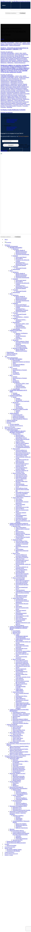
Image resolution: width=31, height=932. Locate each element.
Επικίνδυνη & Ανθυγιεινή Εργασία (21, 93)
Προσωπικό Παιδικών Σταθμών (20, 719)
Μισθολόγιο (16, 249)
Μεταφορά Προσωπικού (18, 768)
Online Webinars (11, 122)
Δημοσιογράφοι (19, 408)
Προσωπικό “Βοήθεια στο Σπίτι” (17, 773)
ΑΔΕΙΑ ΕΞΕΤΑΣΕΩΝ (21, 705)
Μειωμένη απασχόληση (21, 683)
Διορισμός (15, 774)
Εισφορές (15, 368)
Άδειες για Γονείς (17, 727)
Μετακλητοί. (4, 97)
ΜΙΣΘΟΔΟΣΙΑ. (4, 45)
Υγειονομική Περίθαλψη (18, 364)
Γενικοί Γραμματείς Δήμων (19, 832)
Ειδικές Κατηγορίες (14, 742)
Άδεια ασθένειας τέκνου (21, 488)
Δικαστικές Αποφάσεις (18, 815)
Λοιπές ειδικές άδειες (18, 738)
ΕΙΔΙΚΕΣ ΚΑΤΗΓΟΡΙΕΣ (16, 330)
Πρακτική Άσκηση (20, 326)
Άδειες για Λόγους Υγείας (19, 730)
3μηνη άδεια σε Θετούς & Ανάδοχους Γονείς (22, 558)
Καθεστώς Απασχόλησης (22, 827)
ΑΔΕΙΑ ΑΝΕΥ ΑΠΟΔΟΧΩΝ (23, 704)
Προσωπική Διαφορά (10, 103)
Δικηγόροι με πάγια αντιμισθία (20, 348)
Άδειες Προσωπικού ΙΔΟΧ (16, 726)
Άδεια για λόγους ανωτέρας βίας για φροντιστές (22, 681)
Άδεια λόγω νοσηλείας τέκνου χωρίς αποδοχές (23, 677)
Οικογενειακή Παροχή (19, 100)
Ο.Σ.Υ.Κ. (9, 423)
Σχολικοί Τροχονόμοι (21, 327)
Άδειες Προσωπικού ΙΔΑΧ (16, 735)
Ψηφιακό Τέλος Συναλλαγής (22, 401)
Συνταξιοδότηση (16, 772)
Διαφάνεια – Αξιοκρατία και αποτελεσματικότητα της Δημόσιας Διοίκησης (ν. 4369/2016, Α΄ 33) (14, 48)
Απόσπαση (18, 836)
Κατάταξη (18, 817)
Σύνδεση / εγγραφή (9, 855)
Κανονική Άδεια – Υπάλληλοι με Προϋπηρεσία (23, 535)
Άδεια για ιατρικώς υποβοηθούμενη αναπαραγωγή (23, 495)
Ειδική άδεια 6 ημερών (21, 477)
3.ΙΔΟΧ (24, 42)
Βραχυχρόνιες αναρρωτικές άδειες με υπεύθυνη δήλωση (22, 664)
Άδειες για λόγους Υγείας (19, 473)
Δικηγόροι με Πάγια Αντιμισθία (20, 409)
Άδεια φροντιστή (20, 679)
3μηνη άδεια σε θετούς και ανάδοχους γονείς (22, 460)
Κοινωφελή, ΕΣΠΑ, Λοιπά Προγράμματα (22, 324)
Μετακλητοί (15, 340)
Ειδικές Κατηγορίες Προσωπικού (15, 757)
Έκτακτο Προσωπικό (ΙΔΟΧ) (14, 841)
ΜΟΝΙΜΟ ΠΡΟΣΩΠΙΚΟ (16, 247)
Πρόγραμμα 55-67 (17, 807)
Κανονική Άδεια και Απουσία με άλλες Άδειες (23, 537)
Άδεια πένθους (19, 500)
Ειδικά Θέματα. (9, 44)
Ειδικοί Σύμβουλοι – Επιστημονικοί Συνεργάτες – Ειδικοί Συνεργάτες (21, 714)
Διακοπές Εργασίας (20, 533)
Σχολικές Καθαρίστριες (15, 781)
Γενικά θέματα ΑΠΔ (17, 414)
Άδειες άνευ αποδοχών (21, 519)
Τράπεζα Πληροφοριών (14, 45)
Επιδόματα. (22, 92)
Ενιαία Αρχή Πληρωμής (18, 416)
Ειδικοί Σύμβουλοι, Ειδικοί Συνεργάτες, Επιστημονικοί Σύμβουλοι (15, 91)
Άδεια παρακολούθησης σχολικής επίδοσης (21, 468)
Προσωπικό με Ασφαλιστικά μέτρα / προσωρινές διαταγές (21, 721)
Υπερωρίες (15, 266)
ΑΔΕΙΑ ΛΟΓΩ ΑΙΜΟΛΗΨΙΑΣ (19, 690)
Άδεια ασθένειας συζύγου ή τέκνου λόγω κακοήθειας (22, 493)
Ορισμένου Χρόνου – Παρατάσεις (21, 320)
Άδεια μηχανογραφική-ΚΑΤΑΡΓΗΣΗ (21, 516)
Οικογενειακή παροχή (17, 101)
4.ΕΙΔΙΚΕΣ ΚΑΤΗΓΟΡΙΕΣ (7, 77)
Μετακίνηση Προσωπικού (19, 769)
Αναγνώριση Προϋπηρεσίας (7, 54)
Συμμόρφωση (19, 818)
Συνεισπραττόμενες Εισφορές (20, 370)
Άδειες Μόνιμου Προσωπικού (17, 732)
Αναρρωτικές (16, 315)
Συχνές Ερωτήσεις (11, 355)
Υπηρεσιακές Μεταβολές (19, 766)
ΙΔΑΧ (11, 270)
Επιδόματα (15, 255)
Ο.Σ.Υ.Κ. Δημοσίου (14, 424)
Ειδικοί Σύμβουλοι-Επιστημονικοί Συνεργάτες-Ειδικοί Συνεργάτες (21, 834)
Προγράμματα (16, 322)
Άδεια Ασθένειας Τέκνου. (22, 660)
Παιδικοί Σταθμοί (17, 789)
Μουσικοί (15, 717)
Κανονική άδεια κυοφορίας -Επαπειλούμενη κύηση (22, 455)
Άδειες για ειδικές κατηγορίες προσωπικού (20, 754)
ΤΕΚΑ (14, 363)
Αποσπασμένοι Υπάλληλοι (19, 712)
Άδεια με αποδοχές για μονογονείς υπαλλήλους (21, 450)
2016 (20, 42)
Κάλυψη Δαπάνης (17, 780)
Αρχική (2, 39)
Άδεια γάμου (19, 499)
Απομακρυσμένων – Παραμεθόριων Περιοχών (22, 263)
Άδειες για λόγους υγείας (19, 740)
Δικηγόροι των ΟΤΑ (17, 840)
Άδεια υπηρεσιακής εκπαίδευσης (20, 505)
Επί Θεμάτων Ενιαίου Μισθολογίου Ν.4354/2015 (13, 109)
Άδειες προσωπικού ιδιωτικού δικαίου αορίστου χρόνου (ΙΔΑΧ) (19, 749)
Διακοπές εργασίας (20, 442)
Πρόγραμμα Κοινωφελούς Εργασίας (21, 810)
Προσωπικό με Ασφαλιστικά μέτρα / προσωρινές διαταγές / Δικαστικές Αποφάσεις (18, 813)
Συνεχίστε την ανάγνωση (6, 51)
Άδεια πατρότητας (20, 462)
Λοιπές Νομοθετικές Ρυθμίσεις (20, 418)
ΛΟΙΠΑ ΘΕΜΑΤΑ (14, 413)
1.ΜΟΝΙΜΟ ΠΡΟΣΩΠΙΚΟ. (7, 42)
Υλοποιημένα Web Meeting (13, 851)
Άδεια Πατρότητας (20, 572)
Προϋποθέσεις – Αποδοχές (22, 317)
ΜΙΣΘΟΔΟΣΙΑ (26, 44)
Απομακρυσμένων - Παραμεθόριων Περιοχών (12, 81)
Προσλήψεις (16, 783)
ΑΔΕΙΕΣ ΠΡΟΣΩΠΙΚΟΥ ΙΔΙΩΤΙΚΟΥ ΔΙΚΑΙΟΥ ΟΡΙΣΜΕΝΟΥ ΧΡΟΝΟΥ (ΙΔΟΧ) (19, 628)
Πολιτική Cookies (11, 128)
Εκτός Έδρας (19, 338)
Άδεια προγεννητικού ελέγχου (23, 452)
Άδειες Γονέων (16, 448)
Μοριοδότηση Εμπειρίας (18, 776)
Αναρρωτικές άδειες (17, 539)
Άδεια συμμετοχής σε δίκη (22, 507)
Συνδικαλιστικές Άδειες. (21, 518)
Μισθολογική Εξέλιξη (22, 60)
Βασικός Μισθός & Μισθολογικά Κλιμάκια (16, 58)
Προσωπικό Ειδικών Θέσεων (17, 830)
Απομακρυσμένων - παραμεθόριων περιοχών (11, 84)
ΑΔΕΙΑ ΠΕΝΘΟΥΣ (20, 698)
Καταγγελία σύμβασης (21, 823)
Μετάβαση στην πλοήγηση (7, 1)
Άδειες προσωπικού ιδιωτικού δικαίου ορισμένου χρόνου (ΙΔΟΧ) (19, 752)
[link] (4, 150)
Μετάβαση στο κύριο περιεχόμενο (22, 1)
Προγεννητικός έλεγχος (21, 576)
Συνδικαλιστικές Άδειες (21, 599)
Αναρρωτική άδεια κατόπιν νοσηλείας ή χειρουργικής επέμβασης (22, 544)
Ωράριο (14, 784)
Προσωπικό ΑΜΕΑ (14, 758)
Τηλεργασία (15, 765)
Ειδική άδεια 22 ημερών (21, 476)
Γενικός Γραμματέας (5, 89)
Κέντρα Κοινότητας (17, 800)
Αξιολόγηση (19, 826)
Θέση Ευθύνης (15, 96)
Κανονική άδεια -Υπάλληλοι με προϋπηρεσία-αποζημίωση (23, 446)
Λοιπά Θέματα (16, 365)
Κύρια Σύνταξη (16, 360)
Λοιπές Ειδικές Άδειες (18, 497)
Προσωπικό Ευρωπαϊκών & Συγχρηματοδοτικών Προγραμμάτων (18, 787)
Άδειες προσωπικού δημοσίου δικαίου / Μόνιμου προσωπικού (19, 747)
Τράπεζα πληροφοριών (12, 119)
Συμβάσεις (15, 318)
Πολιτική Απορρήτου (12, 127)
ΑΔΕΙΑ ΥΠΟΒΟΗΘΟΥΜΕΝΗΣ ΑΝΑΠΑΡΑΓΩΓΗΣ (22, 636)
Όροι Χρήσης (10, 129)
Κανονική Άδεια (16, 433)
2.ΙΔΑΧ (17, 42)
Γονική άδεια (19, 649)
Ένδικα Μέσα (19, 819)
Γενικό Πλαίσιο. (19, 549)
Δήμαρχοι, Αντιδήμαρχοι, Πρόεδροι (19, 89)
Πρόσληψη (15, 760)
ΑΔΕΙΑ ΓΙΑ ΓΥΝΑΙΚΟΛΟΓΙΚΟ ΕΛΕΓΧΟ (21, 686)
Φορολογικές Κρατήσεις (18, 417)
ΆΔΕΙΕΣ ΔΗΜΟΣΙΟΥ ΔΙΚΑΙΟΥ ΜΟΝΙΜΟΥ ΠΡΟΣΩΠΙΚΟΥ (18, 431)
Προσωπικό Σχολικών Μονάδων (20, 723)
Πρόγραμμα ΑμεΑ (17, 808)
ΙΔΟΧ (11, 293)
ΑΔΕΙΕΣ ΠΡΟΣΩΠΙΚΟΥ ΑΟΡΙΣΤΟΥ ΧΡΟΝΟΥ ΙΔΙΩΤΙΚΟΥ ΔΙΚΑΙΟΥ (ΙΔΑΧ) (20, 524)
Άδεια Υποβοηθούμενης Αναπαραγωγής (21, 672)
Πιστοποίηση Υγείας (17, 764)
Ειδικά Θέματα (16, 269)
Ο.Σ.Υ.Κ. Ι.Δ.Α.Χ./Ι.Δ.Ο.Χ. (16, 425)
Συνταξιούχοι (16, 372)
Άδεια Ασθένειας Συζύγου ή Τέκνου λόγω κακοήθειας (22, 581)
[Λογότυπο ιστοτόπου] (15, 10)
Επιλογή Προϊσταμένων (18, 770)
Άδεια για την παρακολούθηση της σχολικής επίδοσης (23, 652)
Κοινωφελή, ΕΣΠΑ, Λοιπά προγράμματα (22, 384)
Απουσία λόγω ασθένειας (22, 662)
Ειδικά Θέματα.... (17, 44)
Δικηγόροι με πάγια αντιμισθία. (8, 91)
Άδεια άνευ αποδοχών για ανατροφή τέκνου (22, 471)
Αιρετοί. (16, 77)
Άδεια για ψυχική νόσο (21, 474)
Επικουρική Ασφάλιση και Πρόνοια (21, 361)
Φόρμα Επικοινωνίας (12, 120)
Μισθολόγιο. (26, 61)
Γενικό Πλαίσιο (16, 630)
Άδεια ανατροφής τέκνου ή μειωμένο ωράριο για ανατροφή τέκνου (22, 465)
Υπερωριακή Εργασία (17, 104)
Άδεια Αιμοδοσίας (20, 579)
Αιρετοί (14, 332)
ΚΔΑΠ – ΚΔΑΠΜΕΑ (18, 795)
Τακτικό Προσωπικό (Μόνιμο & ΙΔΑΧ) (16, 842)
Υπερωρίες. (19, 106)
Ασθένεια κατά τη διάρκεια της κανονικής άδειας (22, 444)
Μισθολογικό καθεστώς (21, 825)
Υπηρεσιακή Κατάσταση (21, 793)
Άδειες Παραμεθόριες (21, 527)
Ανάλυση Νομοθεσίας (12, 353)
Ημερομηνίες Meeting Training (14, 849)
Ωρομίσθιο (9, 107)
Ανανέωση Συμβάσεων (21, 792)
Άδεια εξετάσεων (20, 508)
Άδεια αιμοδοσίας (20, 484)
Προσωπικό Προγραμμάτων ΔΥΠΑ (18, 806)
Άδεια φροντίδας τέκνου (21, 648)
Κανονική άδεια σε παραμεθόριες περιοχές (21, 437)
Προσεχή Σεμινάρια (11, 845)
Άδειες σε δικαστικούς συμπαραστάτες (21, 479)
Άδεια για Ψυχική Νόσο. (22, 541)
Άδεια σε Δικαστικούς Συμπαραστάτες (21, 669)
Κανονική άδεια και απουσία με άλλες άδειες (22, 440)
